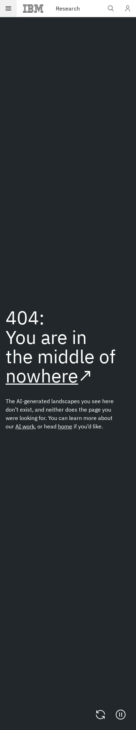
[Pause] (120, 714)
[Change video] (100, 714)
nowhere (42, 375)
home (65, 426)
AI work (25, 426)
